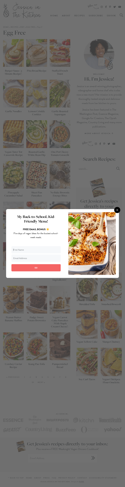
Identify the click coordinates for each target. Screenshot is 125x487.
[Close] (117, 210)
